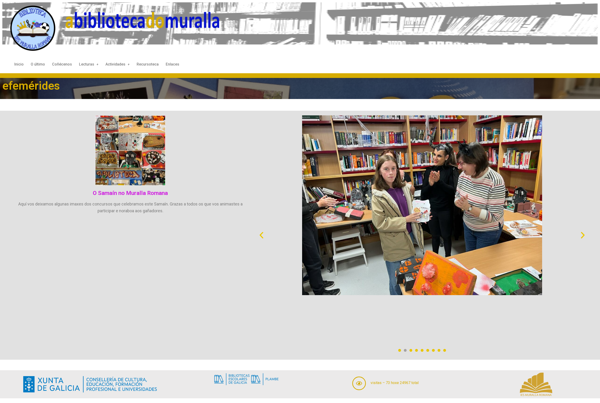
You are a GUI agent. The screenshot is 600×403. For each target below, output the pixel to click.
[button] (261, 235)
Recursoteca (148, 64)
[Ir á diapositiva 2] (405, 350)
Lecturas (86, 64)
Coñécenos (62, 64)
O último (38, 64)
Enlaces (172, 64)
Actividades (115, 64)
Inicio (19, 64)
